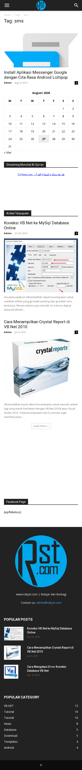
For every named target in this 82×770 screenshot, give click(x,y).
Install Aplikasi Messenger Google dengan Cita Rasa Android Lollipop (36, 75)
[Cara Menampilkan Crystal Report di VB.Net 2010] (41, 368)
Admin (8, 82)
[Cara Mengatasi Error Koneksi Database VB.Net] (11, 672)
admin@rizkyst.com (48, 603)
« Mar (7, 152)
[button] (6, 5)
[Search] (76, 5)
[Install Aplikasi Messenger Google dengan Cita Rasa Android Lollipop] (41, 47)
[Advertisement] (41, 463)
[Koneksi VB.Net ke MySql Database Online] (41, 265)
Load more (39, 426)
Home (7, 15)
